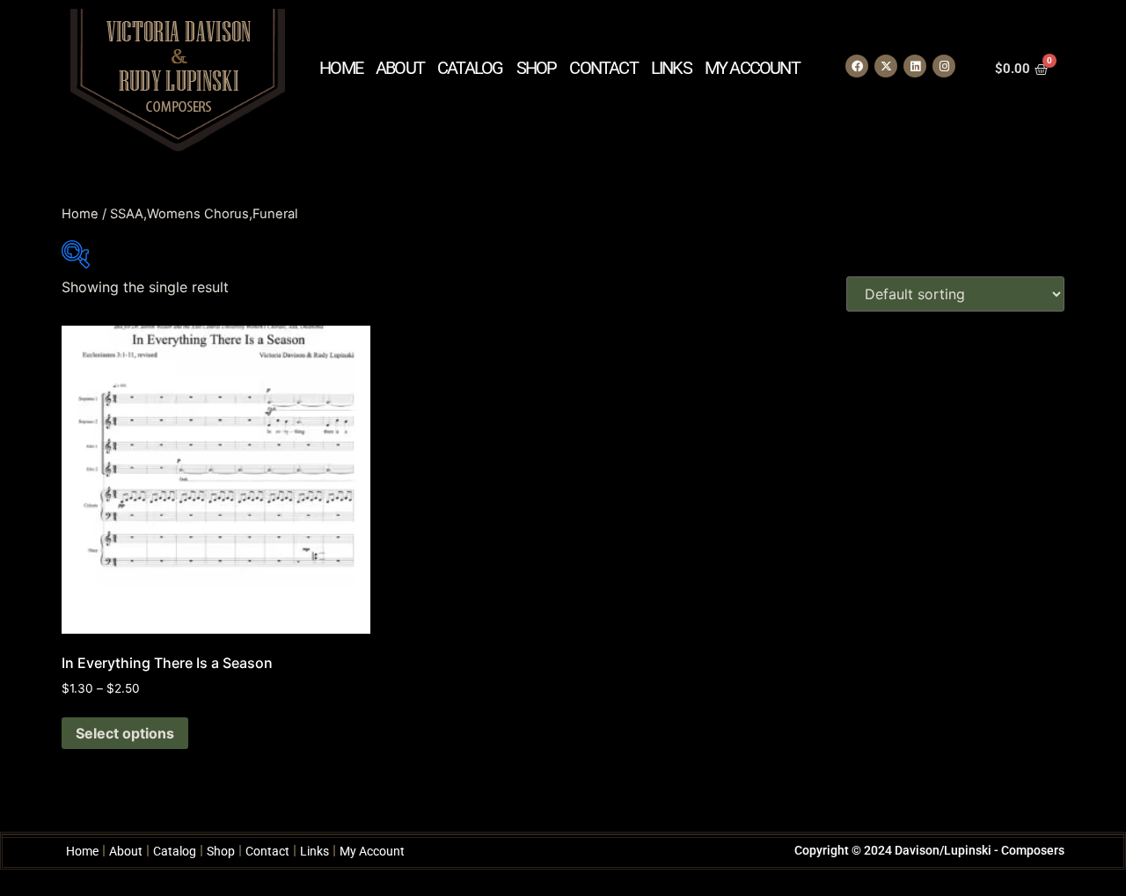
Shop (536, 68)
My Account (752, 68)
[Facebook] (856, 66)
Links (671, 68)
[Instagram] (943, 66)
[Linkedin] (914, 66)
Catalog (469, 68)
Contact (603, 68)
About (400, 68)
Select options (125, 733)
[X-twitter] (885, 66)
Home (340, 68)
